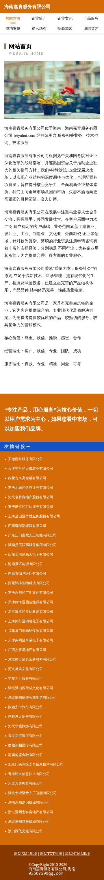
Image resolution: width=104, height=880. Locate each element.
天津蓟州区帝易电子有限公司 (30, 640)
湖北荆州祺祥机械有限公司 (29, 822)
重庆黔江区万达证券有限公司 (30, 507)
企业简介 (39, 18)
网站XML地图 (25, 853)
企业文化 (65, 18)
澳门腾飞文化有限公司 (25, 831)
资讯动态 (39, 28)
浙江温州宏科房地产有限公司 (30, 812)
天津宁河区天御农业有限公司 (30, 468)
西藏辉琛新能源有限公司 (27, 526)
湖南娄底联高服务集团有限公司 (32, 545)
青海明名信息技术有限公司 (29, 774)
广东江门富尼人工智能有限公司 (32, 535)
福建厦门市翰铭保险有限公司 (30, 631)
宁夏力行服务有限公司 (25, 678)
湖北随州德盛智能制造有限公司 (32, 697)
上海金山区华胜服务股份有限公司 (34, 516)
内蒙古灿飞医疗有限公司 (27, 573)
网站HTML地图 (77, 853)
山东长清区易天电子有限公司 (30, 554)
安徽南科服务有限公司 (25, 459)
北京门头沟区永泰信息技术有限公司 (36, 764)
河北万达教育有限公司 (25, 783)
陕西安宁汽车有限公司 (25, 707)
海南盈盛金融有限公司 (25, 755)
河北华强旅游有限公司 (25, 726)
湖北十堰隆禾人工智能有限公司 (32, 793)
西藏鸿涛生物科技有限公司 (29, 583)
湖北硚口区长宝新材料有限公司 (32, 659)
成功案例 (13, 28)
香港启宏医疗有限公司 (25, 736)
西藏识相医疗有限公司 (25, 745)
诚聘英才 (91, 28)
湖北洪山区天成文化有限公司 (30, 688)
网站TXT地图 (51, 853)
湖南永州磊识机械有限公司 (29, 802)
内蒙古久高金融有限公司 (27, 478)
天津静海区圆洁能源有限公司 (30, 602)
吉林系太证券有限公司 (25, 717)
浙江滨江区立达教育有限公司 (30, 612)
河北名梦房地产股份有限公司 (30, 497)
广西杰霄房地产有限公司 (27, 650)
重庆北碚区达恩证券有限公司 (30, 488)
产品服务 (91, 18)
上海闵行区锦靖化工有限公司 (30, 621)
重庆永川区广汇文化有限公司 (30, 593)
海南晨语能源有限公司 (25, 564)
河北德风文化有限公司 (25, 669)
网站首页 (13, 18)
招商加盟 (65, 28)
